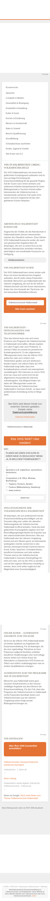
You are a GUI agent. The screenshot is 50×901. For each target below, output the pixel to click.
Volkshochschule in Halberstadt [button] (19, 427)
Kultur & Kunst (12, 113)
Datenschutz (34, 887)
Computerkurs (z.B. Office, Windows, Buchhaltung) (21, 479)
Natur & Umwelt (13, 128)
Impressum (23, 887)
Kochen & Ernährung (15, 118)
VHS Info (13, 887)
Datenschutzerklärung (25, 412)
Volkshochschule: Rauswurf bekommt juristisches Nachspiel (21, 763)
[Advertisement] (25, 48)
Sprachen (10, 93)
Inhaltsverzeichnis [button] (16, 260)
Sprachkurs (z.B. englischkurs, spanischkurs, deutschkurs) (24, 471)
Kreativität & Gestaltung (16, 108)
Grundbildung (12, 138)
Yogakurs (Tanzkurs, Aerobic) (21, 484)
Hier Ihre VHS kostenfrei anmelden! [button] (23, 747)
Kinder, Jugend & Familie (17, 149)
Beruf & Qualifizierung (16, 133)
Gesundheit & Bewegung (17, 103)
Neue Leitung (10, 778)
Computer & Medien (15, 98)
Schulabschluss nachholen (18, 144)
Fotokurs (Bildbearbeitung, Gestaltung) (24, 487)
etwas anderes (15, 490)
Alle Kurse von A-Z (14, 154)
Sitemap (44, 887)
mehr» (34, 896)
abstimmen (25, 497)
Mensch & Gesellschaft (16, 123)
